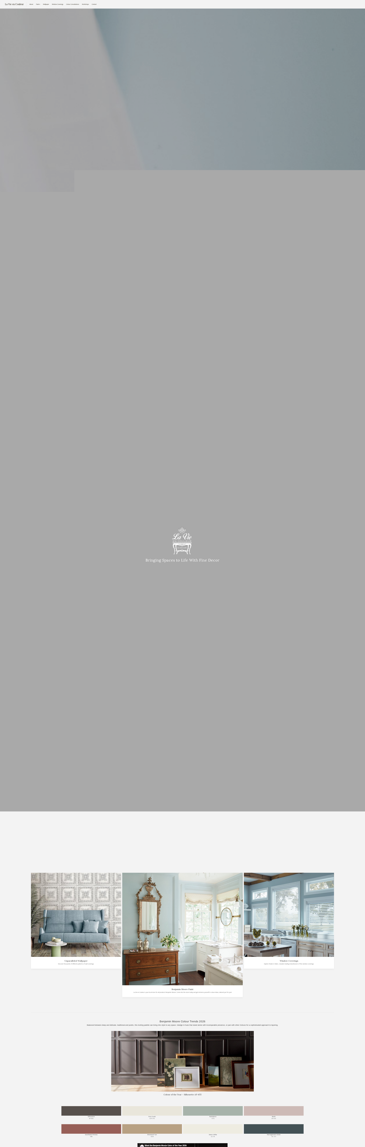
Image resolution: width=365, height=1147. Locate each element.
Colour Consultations (72, 4)
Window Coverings (57, 4)
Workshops (85, 4)
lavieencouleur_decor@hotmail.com (217, 830)
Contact (94, 4)
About (31, 4)
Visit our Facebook (157, 844)
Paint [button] (37, 4)
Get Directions (212, 841)
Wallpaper (46, 4)
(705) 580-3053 (213, 827)
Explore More (143, 844)
